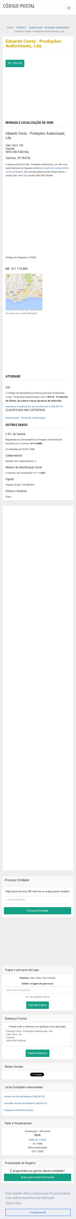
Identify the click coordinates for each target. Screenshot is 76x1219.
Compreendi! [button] (38, 1212)
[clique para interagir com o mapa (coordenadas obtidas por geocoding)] (24, 291)
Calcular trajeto (37, 1005)
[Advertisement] (38, 93)
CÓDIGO (19, 5)
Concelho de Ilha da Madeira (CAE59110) (25, 1103)
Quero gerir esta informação (37, 1177)
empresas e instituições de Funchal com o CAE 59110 (34, 406)
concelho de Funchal (51, 168)
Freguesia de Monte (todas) (19, 1110)
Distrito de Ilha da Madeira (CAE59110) (24, 1096)
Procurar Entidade (37, 910)
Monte (39, 168)
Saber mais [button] (13, 1202)
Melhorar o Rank (37, 1139)
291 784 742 (15, 63)
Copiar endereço (37, 1053)
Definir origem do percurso (37, 983)
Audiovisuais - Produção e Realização (26, 417)
